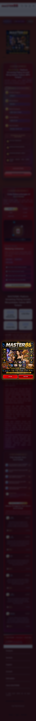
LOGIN (10, 376)
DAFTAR (26, 376)
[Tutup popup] (32, 343)
